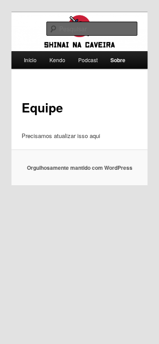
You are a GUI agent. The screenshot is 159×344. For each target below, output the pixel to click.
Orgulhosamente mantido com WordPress (79, 168)
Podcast (88, 60)
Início (30, 60)
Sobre (117, 60)
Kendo (57, 60)
